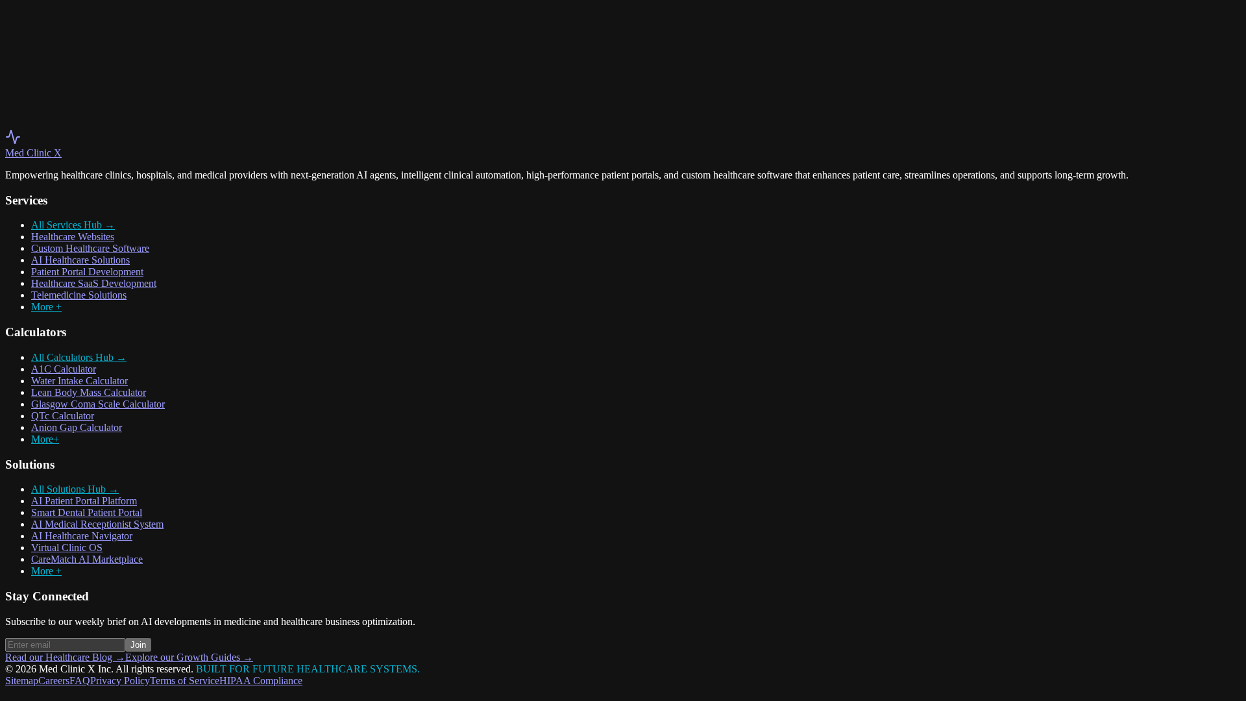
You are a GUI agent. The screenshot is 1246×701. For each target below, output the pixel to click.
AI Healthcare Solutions (80, 259)
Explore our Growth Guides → (189, 657)
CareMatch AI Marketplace (87, 559)
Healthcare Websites (72, 236)
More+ (45, 439)
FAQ (79, 680)
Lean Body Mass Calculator (88, 392)
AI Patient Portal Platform (84, 500)
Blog (41, 50)
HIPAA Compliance (260, 680)
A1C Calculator (63, 369)
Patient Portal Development (87, 271)
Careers (53, 680)
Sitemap (21, 680)
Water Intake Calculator (79, 380)
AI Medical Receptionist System (97, 524)
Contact (67, 50)
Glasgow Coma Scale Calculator (98, 404)
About (18, 50)
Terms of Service (184, 680)
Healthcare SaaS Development (93, 283)
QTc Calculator (62, 415)
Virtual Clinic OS (67, 547)
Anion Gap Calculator (76, 427)
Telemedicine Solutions (79, 295)
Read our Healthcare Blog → (65, 657)
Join (138, 645)
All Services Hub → (73, 224)
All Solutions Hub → (75, 489)
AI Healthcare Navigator (81, 535)
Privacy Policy (120, 680)
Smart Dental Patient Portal (86, 512)
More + (46, 306)
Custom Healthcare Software (90, 248)
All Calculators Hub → (79, 357)
